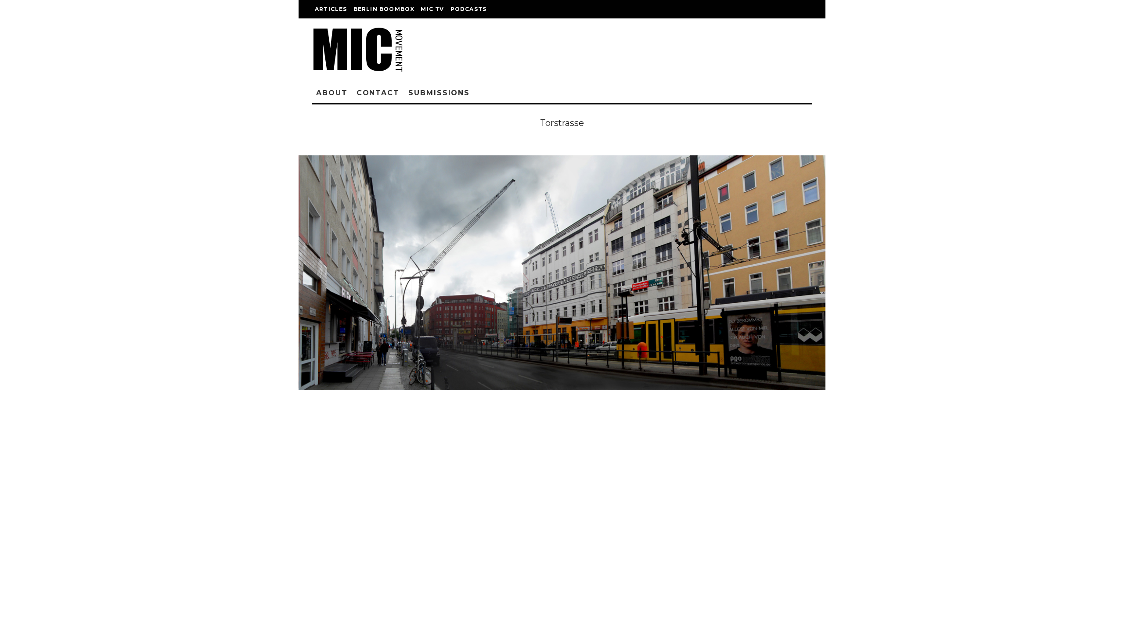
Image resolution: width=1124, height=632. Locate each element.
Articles (331, 9)
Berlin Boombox (384, 9)
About (332, 93)
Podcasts (468, 9)
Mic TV (432, 9)
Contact (378, 93)
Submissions (439, 93)
